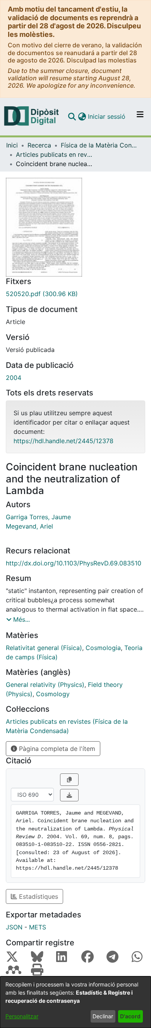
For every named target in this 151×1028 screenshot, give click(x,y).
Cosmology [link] (53, 694)
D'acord (130, 1016)
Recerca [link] (39, 145)
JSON (14, 927)
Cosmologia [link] (103, 648)
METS (37, 927)
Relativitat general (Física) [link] (44, 648)
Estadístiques (37, 896)
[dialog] (75, 1002)
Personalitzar (21, 1016)
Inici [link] (12, 145)
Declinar (103, 1016)
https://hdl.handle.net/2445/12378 (63, 441)
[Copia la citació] (69, 779)
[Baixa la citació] (69, 795)
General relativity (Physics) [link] (45, 684)
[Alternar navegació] (140, 116)
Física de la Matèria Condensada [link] (99, 145)
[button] (72, 116)
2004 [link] (13, 377)
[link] (75, 293)
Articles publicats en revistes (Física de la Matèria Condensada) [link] (54, 154)
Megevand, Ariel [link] (29, 526)
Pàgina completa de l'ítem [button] (56, 748)
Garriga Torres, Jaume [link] (38, 517)
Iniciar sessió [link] (107, 116)
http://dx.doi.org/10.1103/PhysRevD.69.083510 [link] (73, 563)
